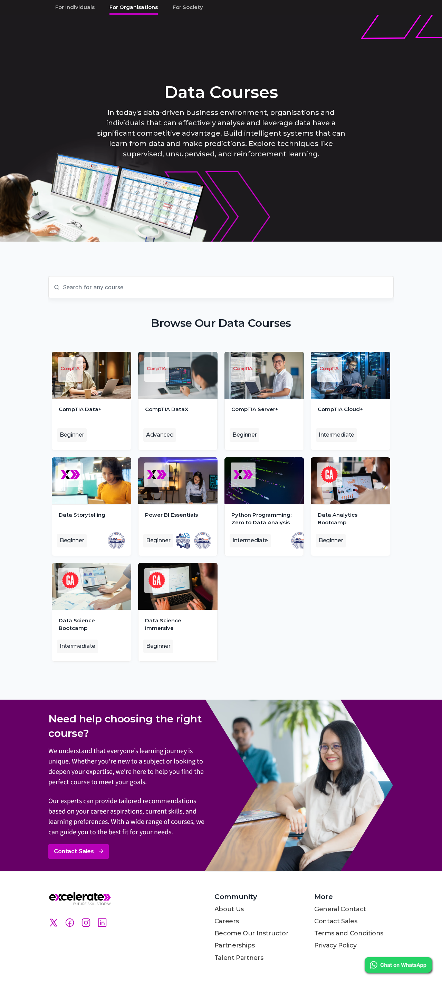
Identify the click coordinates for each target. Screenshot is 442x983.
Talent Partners (238, 958)
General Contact (340, 909)
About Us (229, 909)
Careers (226, 921)
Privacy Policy (335, 945)
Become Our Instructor (251, 933)
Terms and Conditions (348, 933)
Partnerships (234, 945)
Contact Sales (335, 921)
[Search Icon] (221, 287)
